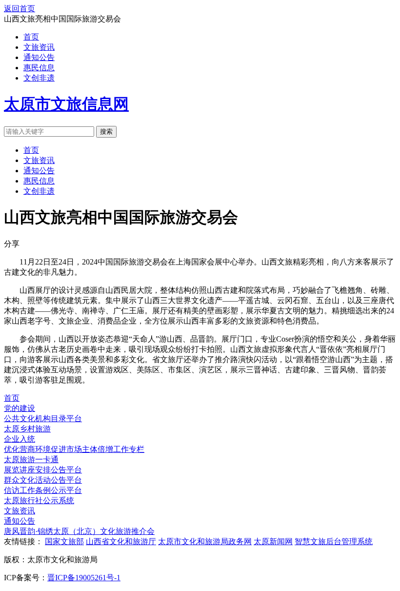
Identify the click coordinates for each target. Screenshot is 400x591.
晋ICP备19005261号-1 (83, 577)
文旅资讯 (39, 47)
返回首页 (19, 8)
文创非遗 (39, 78)
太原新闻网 (273, 541)
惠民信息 (39, 67)
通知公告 (39, 57)
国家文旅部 (64, 541)
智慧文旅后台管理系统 (334, 541)
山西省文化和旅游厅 (121, 541)
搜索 (106, 131)
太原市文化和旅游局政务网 (205, 541)
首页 (31, 37)
